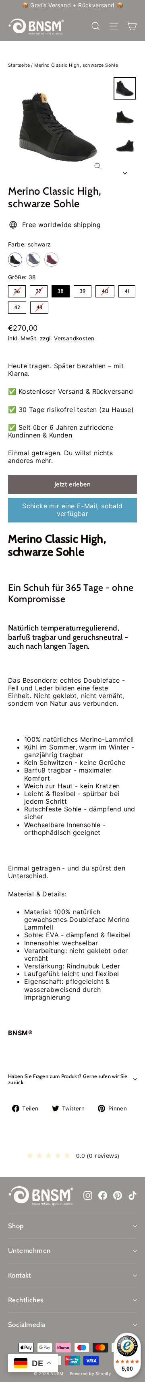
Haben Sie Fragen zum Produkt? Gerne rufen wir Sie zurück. (68, 1079)
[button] (72, 1155)
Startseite (19, 65)
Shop (16, 1226)
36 (17, 289)
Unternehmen (29, 1250)
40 (105, 289)
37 (39, 289)
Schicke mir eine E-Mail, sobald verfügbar (72, 510)
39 (82, 289)
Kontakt (19, 1275)
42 (17, 305)
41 (127, 289)
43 (39, 305)
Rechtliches (26, 1300)
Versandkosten (74, 338)
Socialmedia (27, 1324)
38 (61, 289)
